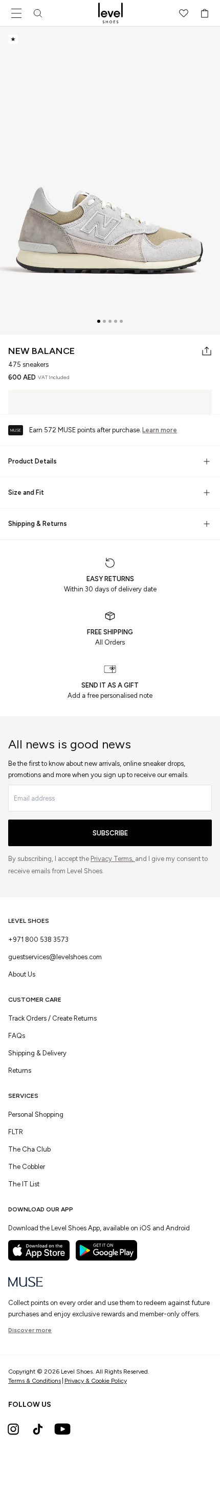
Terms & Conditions (34, 1380)
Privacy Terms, (113, 859)
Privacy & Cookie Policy (95, 1380)
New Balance (41, 351)
